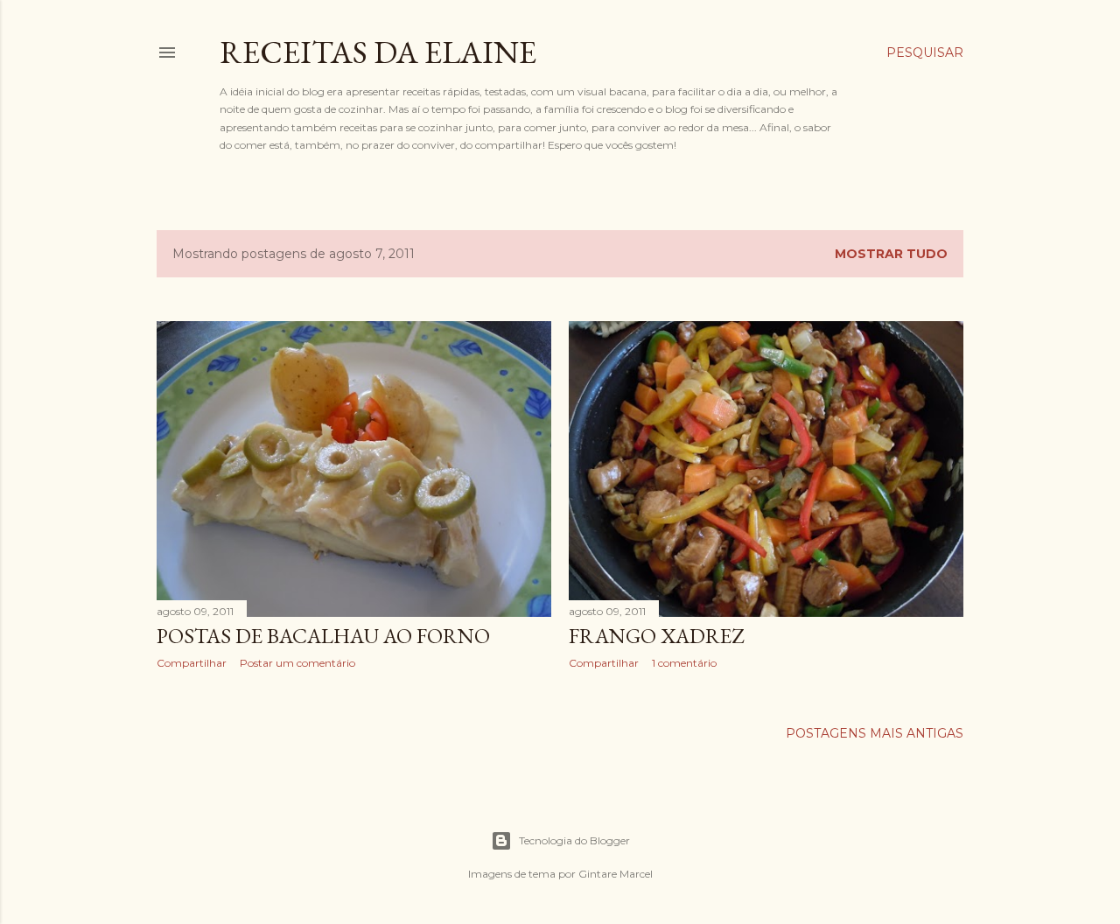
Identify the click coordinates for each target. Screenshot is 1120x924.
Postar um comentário (297, 662)
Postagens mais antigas (874, 733)
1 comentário (684, 662)
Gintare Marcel (615, 873)
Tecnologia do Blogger (574, 840)
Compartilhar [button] (192, 662)
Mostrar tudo (891, 254)
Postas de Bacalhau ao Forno (323, 635)
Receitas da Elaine (378, 52)
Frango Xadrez (656, 635)
